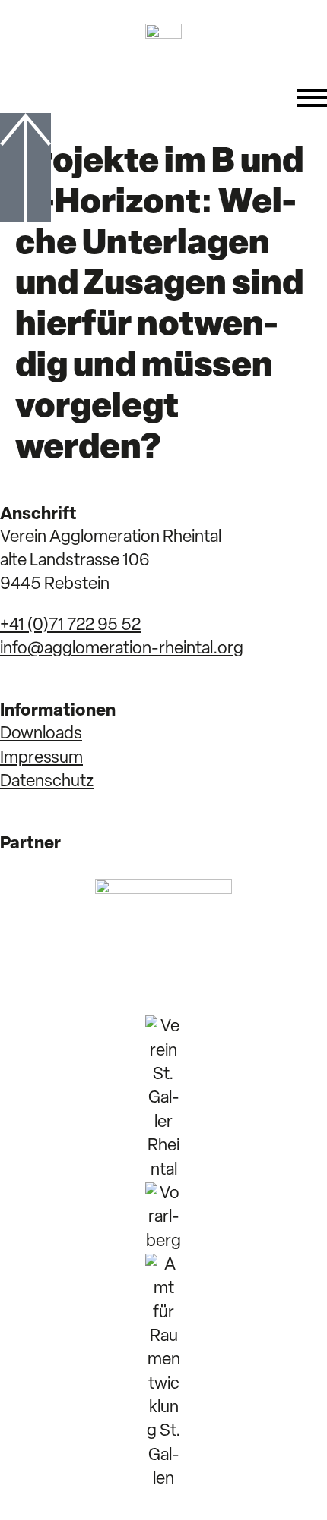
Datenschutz (47, 782)
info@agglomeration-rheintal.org (121, 649)
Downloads (41, 734)
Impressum (41, 758)
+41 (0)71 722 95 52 (70, 625)
